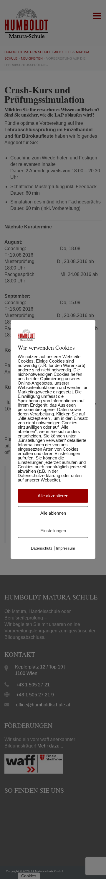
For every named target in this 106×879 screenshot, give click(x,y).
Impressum (65, 548)
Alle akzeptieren (53, 495)
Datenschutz (41, 548)
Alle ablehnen (53, 513)
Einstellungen (53, 530)
